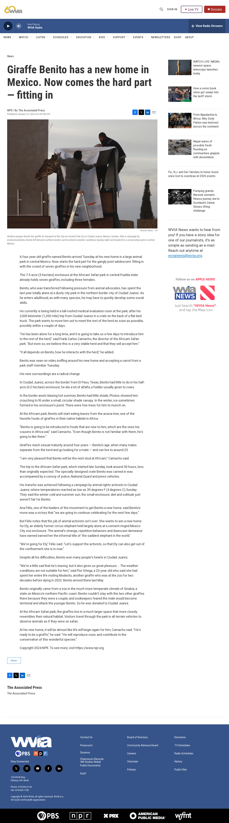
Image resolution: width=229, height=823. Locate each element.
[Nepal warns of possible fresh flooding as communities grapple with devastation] (179, 147)
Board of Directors (137, 737)
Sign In (172, 9)
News (7, 37)
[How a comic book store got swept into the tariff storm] (179, 94)
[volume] (19, 26)
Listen (40, 37)
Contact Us (86, 737)
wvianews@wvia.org (185, 255)
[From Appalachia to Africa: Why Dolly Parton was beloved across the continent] (179, 120)
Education (83, 37)
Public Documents (90, 765)
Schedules (61, 37)
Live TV (193, 9)
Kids (102, 37)
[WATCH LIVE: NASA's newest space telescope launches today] (179, 67)
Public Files (180, 769)
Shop (177, 37)
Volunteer (132, 761)
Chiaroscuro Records (92, 759)
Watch (23, 37)
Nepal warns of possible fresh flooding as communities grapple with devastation (206, 149)
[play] (8, 26)
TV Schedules (182, 745)
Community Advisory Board (142, 745)
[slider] (24, 26)
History (178, 761)
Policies (131, 769)
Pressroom (86, 745)
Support (119, 37)
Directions (180, 737)
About (189, 37)
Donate (216, 9)
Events (138, 37)
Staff (83, 773)
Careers (131, 753)
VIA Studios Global (90, 762)
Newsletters (160, 37)
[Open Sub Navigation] (14, 37)
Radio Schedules (183, 753)
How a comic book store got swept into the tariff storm (206, 92)
